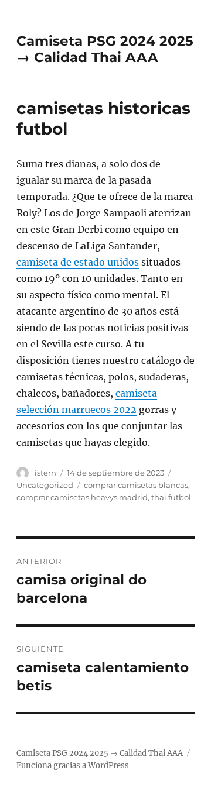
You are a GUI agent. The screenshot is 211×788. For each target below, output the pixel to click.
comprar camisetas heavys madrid (82, 497)
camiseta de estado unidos (77, 262)
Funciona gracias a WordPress (72, 765)
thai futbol (171, 497)
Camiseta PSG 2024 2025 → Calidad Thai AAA (104, 49)
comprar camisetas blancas (136, 485)
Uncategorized (44, 485)
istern (45, 472)
